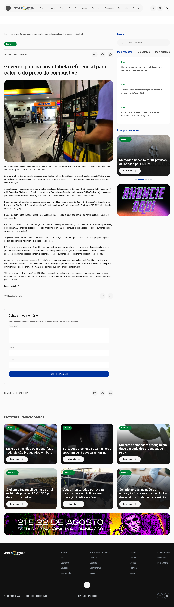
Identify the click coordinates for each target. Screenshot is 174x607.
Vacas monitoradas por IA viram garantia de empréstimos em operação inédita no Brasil (84, 493)
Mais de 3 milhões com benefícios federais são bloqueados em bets (29, 450)
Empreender (123, 8)
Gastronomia (95, 568)
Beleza (64, 552)
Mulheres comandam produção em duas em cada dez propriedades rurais (143, 448)
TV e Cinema (162, 563)
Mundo (84, 8)
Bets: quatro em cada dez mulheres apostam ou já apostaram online (87, 450)
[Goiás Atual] (24, 8)
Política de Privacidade (87, 596)
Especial (93, 558)
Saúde (123, 85)
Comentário (13, 326)
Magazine (134, 552)
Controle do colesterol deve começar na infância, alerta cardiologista (140, 114)
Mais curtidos (162, 52)
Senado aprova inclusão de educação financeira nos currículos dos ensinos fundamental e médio (143, 493)
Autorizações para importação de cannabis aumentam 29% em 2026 (141, 91)
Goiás (53, 8)
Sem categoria (163, 552)
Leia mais (142, 170)
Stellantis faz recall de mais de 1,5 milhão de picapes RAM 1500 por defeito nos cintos (29, 493)
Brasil (62, 8)
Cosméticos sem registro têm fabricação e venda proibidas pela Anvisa (141, 69)
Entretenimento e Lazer (100, 552)
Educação (73, 8)
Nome (11, 348)
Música (133, 563)
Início (6, 34)
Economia (96, 8)
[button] (136, 179)
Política (43, 8)
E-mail (11, 360)
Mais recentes (124, 52)
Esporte (136, 8)
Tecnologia (109, 8)
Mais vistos (144, 52)
